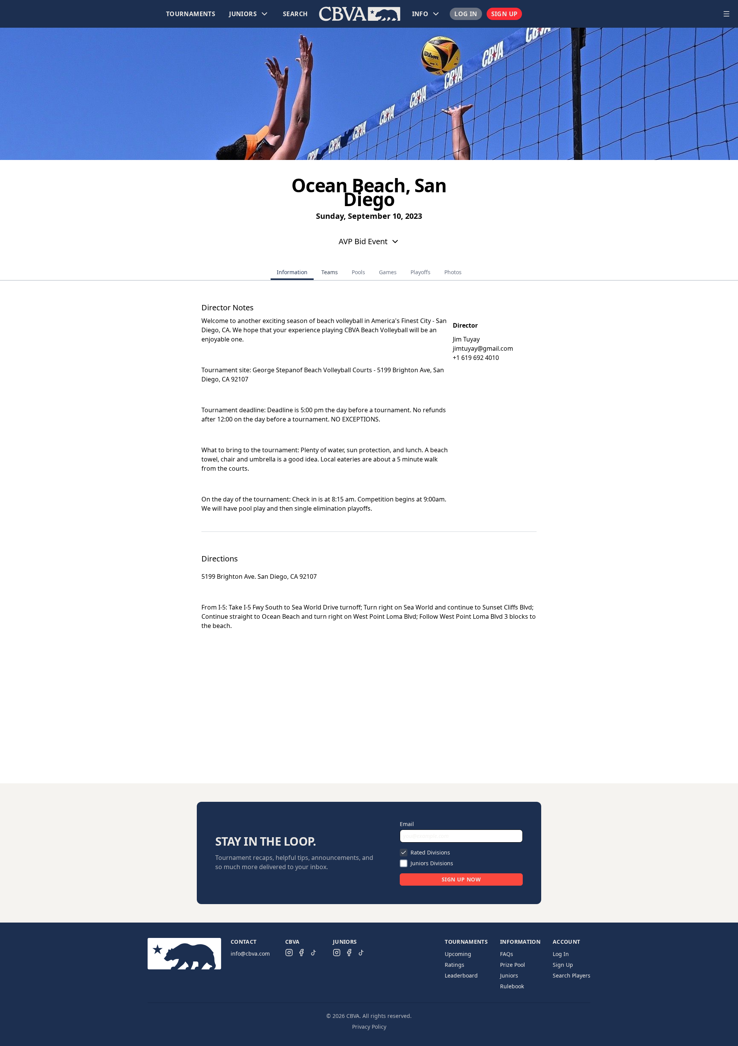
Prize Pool (512, 964)
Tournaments (190, 14)
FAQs (506, 954)
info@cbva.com (250, 953)
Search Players (571, 975)
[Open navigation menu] (726, 14)
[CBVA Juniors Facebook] (349, 952)
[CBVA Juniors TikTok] (361, 952)
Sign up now (461, 879)
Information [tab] (292, 272)
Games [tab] (388, 272)
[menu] (360, 14)
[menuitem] (190, 13)
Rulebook (512, 986)
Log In (465, 14)
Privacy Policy (369, 1026)
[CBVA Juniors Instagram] (337, 952)
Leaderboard (461, 975)
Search (295, 14)
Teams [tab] (329, 272)
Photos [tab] (453, 272)
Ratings (454, 964)
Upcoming (458, 954)
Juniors (509, 975)
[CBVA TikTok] (313, 952)
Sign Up (504, 14)
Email (407, 824)
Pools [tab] (358, 272)
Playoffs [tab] (420, 272)
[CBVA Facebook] (301, 952)
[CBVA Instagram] (289, 952)
